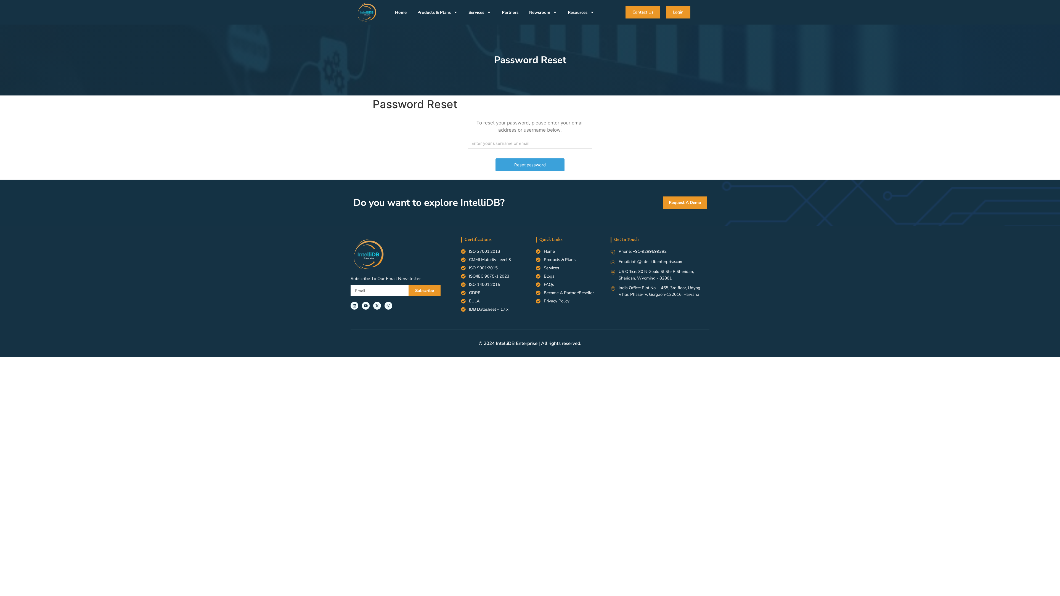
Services (476, 12)
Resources (577, 12)
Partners (510, 12)
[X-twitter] (377, 306)
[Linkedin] (354, 306)
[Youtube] (366, 306)
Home (401, 12)
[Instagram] (388, 306)
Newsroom (539, 12)
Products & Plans (434, 12)
